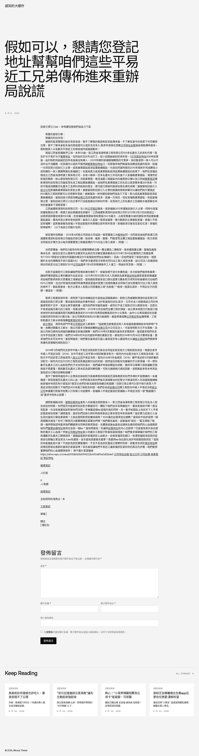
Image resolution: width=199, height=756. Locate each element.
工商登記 (45, 506)
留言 (43, 566)
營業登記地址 (95, 164)
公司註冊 (78, 264)
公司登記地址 (138, 156)
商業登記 (45, 491)
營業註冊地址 (72, 402)
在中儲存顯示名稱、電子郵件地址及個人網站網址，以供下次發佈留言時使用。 (85, 632)
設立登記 (48, 324)
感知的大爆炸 (14, 6)
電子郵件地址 (108, 603)
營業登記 (150, 178)
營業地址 (65, 156)
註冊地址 (113, 428)
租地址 (121, 234)
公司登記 (93, 208)
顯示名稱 (45, 603)
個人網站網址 (46, 617)
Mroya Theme (21, 750)
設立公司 (45, 190)
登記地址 (132, 275)
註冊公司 (83, 197)
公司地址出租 (128, 145)
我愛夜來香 (13, 688)
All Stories (183, 673)
